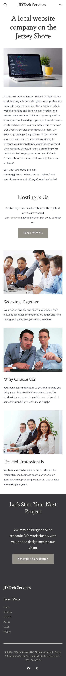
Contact (7, 617)
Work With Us (33, 233)
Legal (6, 627)
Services (8, 612)
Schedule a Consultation (33, 559)
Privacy (7, 631)
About (7, 621)
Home (6, 607)
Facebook (15, 217)
